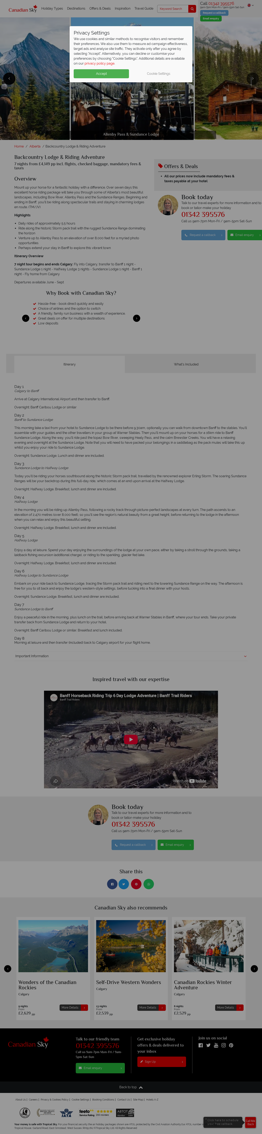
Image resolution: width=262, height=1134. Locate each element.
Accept (101, 74)
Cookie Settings (158, 74)
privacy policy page (99, 63)
